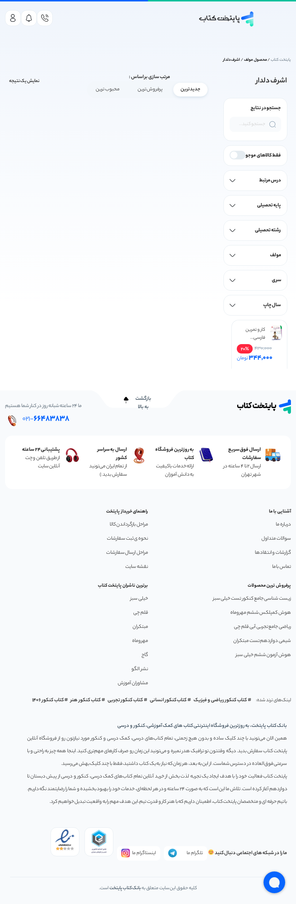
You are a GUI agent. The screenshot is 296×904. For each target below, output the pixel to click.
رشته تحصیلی (268, 230)
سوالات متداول (276, 539)
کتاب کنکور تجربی (125, 700)
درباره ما (283, 524)
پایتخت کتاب (281, 60)
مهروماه (140, 641)
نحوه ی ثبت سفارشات (127, 539)
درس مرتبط (270, 180)
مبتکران (140, 627)
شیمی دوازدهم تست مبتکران (262, 641)
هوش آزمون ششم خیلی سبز (263, 655)
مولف (275, 255)
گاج (145, 655)
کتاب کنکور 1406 (48, 700)
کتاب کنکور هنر (85, 700)
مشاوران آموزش (133, 683)
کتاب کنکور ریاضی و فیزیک (220, 700)
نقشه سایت (136, 567)
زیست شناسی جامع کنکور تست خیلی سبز (252, 599)
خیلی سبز (139, 599)
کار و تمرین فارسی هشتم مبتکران (255, 334)
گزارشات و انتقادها (273, 553)
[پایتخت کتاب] (226, 19)
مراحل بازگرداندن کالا (129, 524)
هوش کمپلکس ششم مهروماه (260, 613)
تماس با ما (281, 567)
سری (276, 280)
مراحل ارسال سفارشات (127, 553)
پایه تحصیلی (269, 205)
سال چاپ (272, 305)
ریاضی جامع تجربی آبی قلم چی (262, 627)
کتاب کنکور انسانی (168, 700)
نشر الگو (139, 669)
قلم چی (140, 613)
